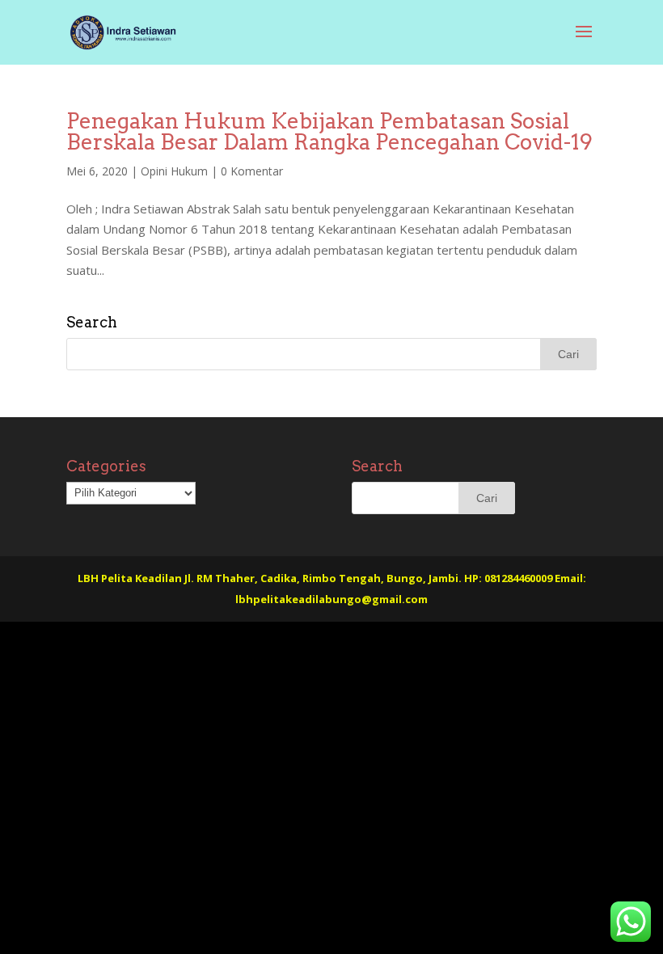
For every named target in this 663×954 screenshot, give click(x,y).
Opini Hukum (174, 171)
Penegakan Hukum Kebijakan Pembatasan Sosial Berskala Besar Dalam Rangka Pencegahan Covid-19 (329, 131)
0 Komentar (252, 171)
